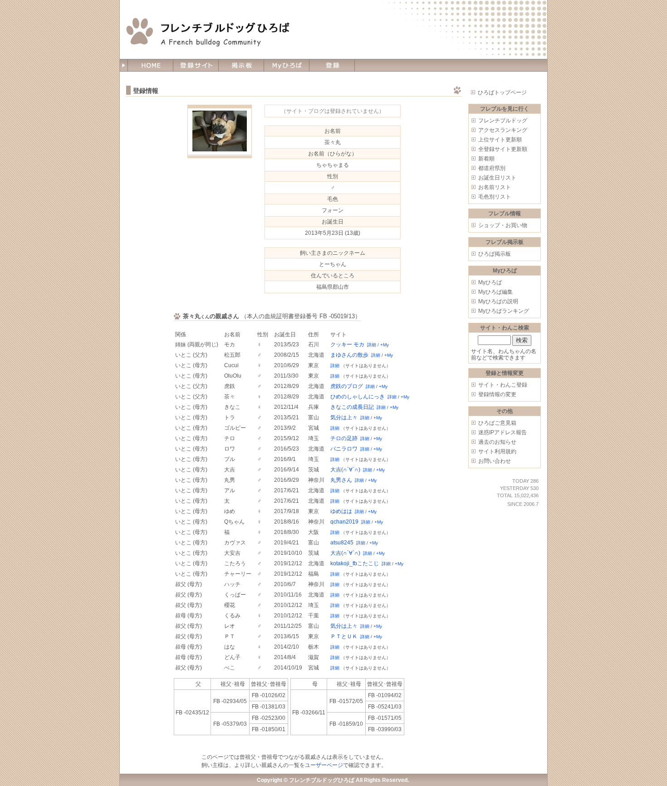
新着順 (486, 158)
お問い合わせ (494, 461)
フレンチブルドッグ (502, 120)
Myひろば (490, 282)
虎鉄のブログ (346, 386)
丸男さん (341, 480)
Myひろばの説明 (498, 301)
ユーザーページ (324, 765)
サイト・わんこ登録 (502, 385)
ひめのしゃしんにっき (357, 396)
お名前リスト (494, 187)
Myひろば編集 (495, 292)
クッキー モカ (347, 344)
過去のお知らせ (497, 442)
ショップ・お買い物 (502, 225)
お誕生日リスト (497, 178)
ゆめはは (341, 511)
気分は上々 (344, 417)
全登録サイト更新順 (502, 149)
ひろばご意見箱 (497, 423)
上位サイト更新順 (500, 139)
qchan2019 (344, 522)
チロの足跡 (344, 438)
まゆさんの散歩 (349, 355)
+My (384, 344)
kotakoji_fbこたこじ (354, 563)
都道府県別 (491, 168)
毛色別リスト (494, 197)
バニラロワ (344, 449)
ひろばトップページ (502, 92)
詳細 (371, 344)
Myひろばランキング (503, 311)
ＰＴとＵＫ (344, 636)
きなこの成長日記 (352, 407)
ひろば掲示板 (494, 254)
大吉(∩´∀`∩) (345, 469)
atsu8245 (341, 542)
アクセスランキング (502, 130)
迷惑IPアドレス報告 (502, 432)
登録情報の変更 (497, 394)
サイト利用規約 (497, 451)
